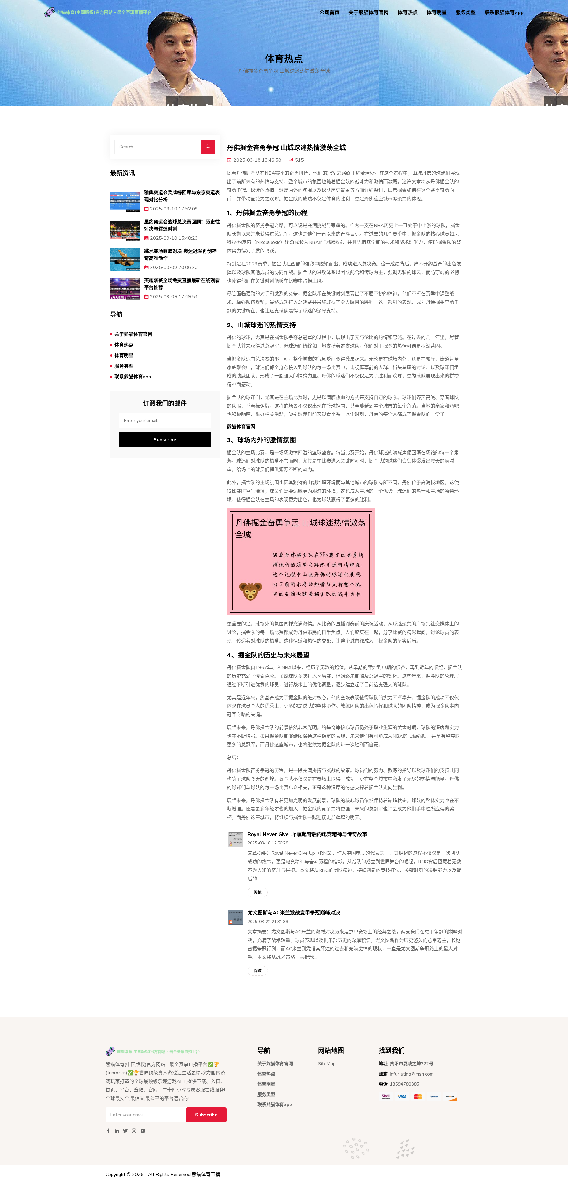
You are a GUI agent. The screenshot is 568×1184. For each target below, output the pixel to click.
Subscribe (165, 440)
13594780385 (404, 1084)
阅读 (258, 892)
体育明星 (437, 12)
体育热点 (408, 12)
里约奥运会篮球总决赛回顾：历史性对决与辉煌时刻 (182, 225)
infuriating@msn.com (412, 1074)
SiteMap (327, 1064)
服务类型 (466, 12)
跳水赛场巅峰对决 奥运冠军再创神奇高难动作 (180, 254)
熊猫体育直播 (206, 1174)
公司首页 (330, 12)
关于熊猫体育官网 (368, 12)
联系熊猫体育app (504, 12)
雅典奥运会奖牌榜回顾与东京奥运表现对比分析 (182, 196)
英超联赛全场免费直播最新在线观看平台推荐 (182, 284)
